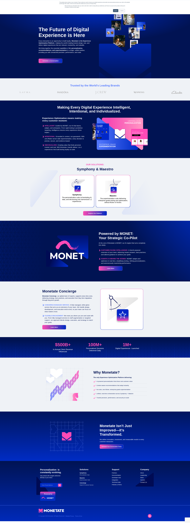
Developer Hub (116, 477)
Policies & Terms (117, 484)
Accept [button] (115, 10)
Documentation (116, 475)
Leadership (143, 475)
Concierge (83, 483)
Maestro (82, 478)
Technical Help (116, 482)
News (142, 477)
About (142, 473)
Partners (114, 473)
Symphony (83, 473)
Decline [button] (122, 10)
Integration (115, 480)
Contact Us (143, 482)
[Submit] (59, 485)
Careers (142, 480)
